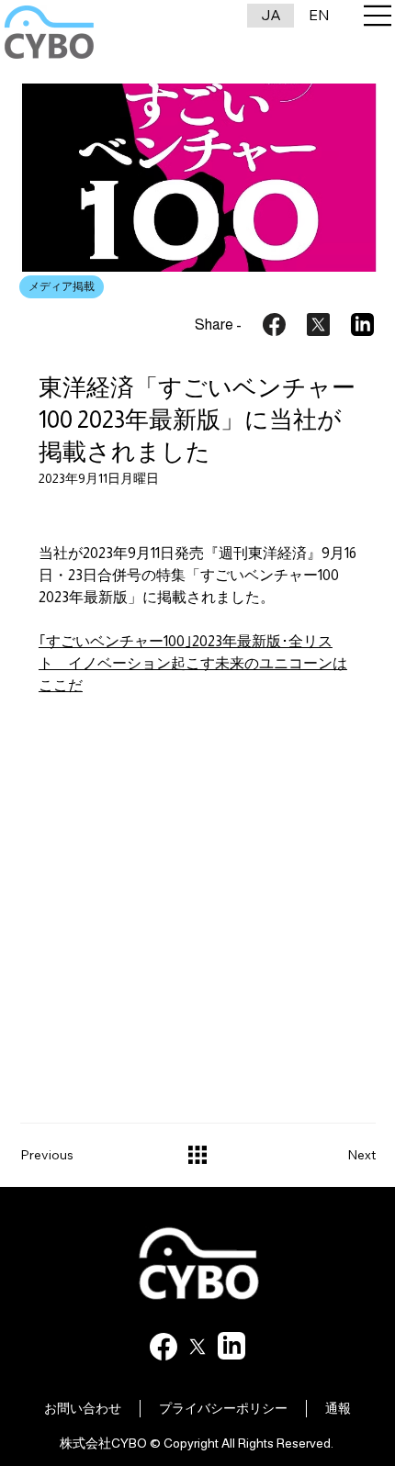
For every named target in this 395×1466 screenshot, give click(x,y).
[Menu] (378, 15)
